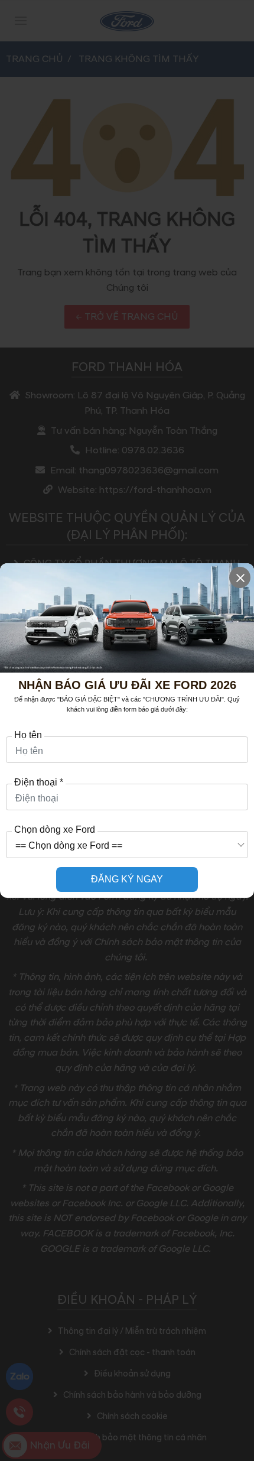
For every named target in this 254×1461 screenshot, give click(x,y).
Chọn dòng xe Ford (54, 830)
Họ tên (28, 735)
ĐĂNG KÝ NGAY (127, 879)
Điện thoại (38, 782)
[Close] (239, 577)
